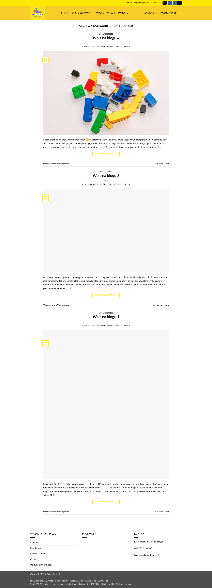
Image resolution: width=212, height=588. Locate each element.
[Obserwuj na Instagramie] (175, 3)
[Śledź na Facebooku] (170, 3)
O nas (33, 559)
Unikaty (110, 13)
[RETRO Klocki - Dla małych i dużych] (40, 13)
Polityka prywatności (41, 565)
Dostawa (129, 3)
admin (127, 46)
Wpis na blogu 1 (106, 317)
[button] (57, 13)
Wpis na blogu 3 (106, 176)
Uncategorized (106, 34)
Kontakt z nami (37, 554)
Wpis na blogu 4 (106, 38)
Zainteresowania (81, 13)
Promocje (122, 13)
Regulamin (138, 3)
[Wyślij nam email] (179, 3)
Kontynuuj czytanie (106, 154)
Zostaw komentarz (161, 164)
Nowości (99, 13)
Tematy (64, 13)
